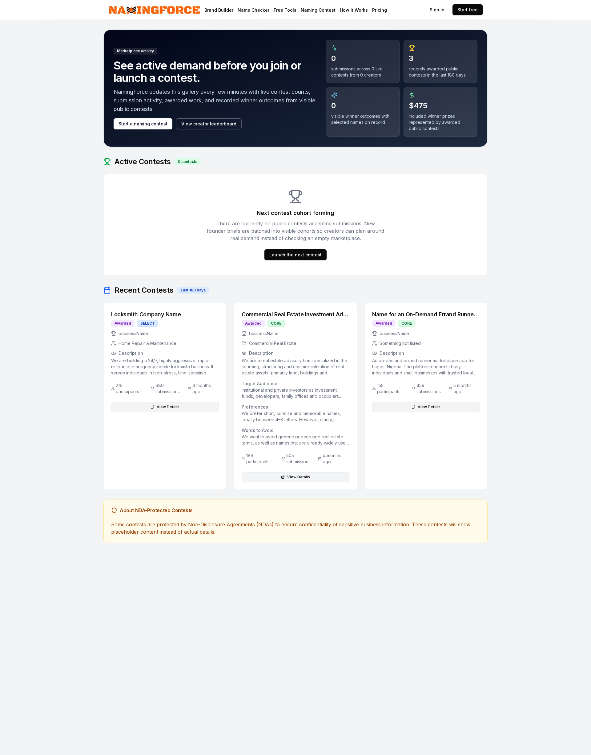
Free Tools (285, 10)
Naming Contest (318, 10)
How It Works (354, 10)
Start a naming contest (143, 123)
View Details (168, 407)
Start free (467, 9)
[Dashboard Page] (170, 10)
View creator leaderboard (208, 123)
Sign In (437, 9)
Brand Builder (218, 10)
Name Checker (253, 10)
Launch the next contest (295, 254)
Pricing (379, 10)
